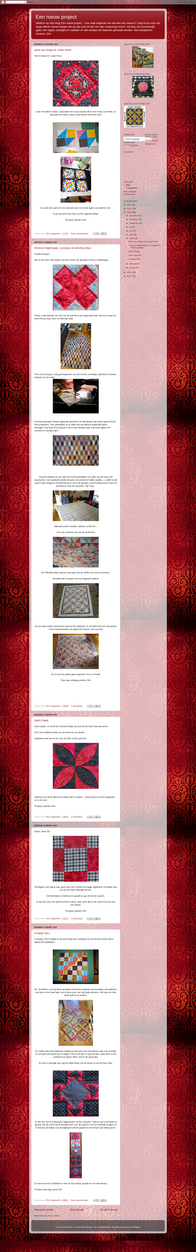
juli (130, 227)
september (134, 223)
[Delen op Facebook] (102, 233)
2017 (129, 205)
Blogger (136, 1227)
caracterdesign (104, 1227)
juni (131, 231)
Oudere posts (109, 1209)
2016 (129, 208)
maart (132, 238)
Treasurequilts (151, 140)
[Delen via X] (100, 233)
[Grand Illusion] (143, 97)
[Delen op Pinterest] (105, 233)
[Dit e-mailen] (94, 233)
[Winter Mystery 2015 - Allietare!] (143, 67)
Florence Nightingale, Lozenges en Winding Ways (62, 248)
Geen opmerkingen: (80, 233)
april (131, 235)
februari (133, 264)
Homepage (77, 1209)
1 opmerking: (77, 706)
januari (132, 268)
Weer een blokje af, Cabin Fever (52, 50)
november (134, 219)
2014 (129, 272)
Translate (134, 145)
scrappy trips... (42, 933)
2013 (129, 276)
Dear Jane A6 (42, 831)
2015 (129, 212)
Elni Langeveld (132, 186)
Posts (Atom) (54, 1216)
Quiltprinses (150, 144)
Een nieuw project (56, 17)
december (134, 216)
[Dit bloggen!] (97, 233)
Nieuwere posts (43, 1209)
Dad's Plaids (41, 720)
